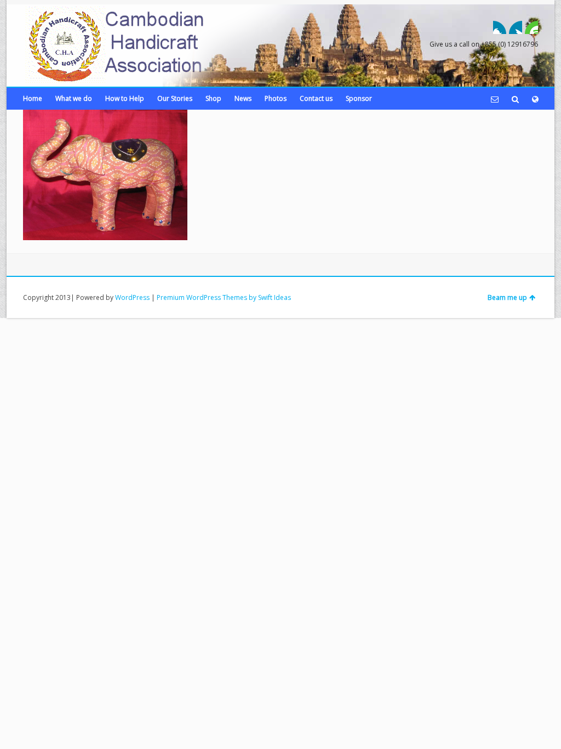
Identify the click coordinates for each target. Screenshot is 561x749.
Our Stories (174, 98)
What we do (73, 98)
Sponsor (359, 98)
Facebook (499, 27)
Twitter (515, 27)
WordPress (132, 297)
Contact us (316, 98)
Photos (276, 98)
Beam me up (507, 297)
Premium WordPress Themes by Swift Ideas (224, 297)
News (242, 98)
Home (32, 98)
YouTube (531, 27)
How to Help (124, 98)
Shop (213, 98)
